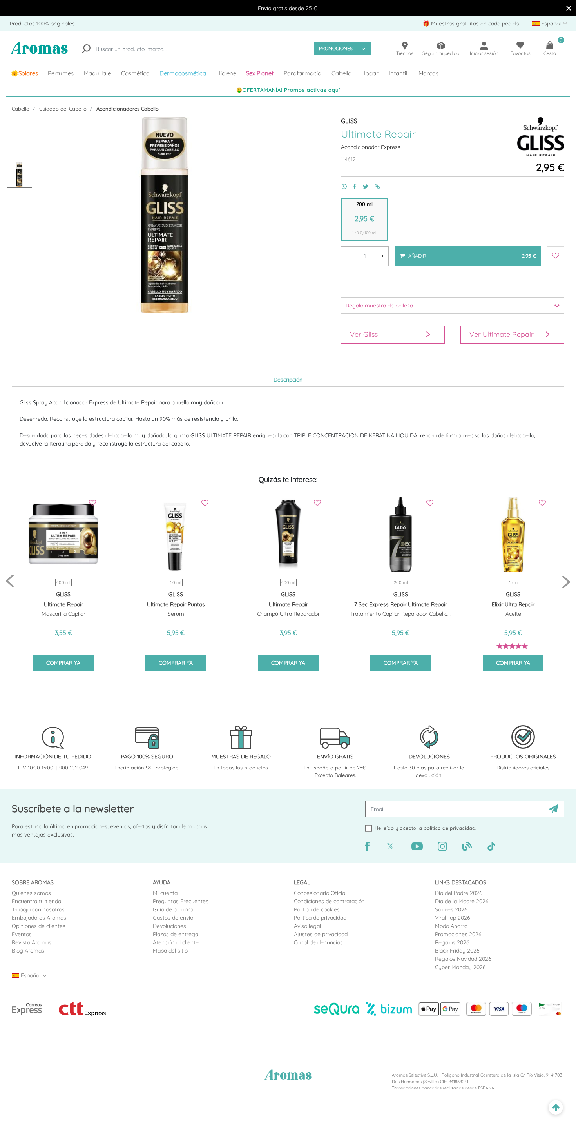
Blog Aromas (28, 950)
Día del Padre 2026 (458, 893)
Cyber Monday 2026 (460, 967)
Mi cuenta (165, 893)
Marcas (428, 73)
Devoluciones (169, 925)
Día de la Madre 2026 (462, 901)
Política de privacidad (320, 917)
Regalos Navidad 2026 (463, 958)
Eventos (22, 934)
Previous (10, 581)
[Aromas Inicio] (39, 53)
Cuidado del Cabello (63, 108)
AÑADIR (471, 252)
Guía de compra (173, 909)
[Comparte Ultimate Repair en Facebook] (352, 186)
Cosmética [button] (135, 73)
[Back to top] (555, 1107)
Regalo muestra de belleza (379, 305)
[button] (260, 73)
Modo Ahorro (451, 925)
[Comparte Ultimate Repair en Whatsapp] (341, 186)
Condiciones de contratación (329, 901)
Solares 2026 (451, 909)
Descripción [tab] (288, 379)
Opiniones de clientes (38, 925)
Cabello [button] (341, 73)
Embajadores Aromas (39, 917)
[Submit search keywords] (86, 50)
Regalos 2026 (452, 942)
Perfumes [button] (61, 73)
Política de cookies (317, 909)
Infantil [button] (398, 73)
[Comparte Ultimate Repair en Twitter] (362, 186)
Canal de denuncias (318, 942)
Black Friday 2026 (457, 950)
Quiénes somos (31, 893)
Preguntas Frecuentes (180, 901)
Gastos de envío (173, 917)
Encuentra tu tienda (36, 901)
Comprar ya (63, 662)
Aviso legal (307, 925)
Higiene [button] (226, 73)
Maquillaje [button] (97, 73)
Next (566, 581)
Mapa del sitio (170, 950)
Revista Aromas (31, 942)
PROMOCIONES (336, 48)
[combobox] (187, 49)
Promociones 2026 (458, 934)
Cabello (20, 108)
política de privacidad (449, 828)
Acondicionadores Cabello (127, 108)
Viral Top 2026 (452, 917)
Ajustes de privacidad (321, 934)
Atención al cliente (176, 942)
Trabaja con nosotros (38, 909)
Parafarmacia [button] (302, 73)
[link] (24, 73)
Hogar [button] (370, 73)
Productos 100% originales (42, 23)
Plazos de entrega (175, 934)
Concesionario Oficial (320, 893)
